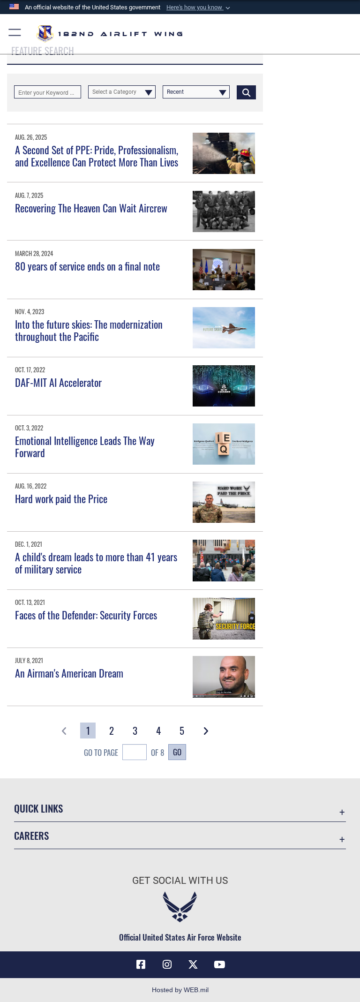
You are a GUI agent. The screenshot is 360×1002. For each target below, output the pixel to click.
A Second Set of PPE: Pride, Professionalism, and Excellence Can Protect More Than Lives (96, 155)
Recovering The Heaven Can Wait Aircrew (91, 207)
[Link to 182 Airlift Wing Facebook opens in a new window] (141, 964)
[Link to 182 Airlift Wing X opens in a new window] (193, 964)
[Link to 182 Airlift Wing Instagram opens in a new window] (167, 964)
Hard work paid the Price (61, 498)
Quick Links (38, 808)
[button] (199, 7)
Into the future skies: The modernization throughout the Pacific (89, 330)
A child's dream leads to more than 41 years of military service (96, 562)
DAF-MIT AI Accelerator (58, 382)
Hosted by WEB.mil (180, 990)
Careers (31, 835)
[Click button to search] (246, 91)
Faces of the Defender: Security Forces (86, 614)
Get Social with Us (180, 880)
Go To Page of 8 (124, 752)
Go (177, 752)
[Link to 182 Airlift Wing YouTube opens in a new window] (219, 964)
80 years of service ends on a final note (87, 265)
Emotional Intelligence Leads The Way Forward (85, 446)
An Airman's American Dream (69, 672)
